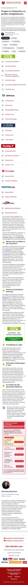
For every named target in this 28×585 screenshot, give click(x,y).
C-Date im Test (9, 135)
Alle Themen (5, 38)
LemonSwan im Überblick (12, 61)
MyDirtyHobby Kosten (11, 213)
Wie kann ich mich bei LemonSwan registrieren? (12, 75)
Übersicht (22, 51)
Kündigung (14, 44)
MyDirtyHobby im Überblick (12, 208)
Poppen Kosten (9, 192)
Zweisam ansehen (19, 461)
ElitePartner (5, 297)
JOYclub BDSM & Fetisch (12, 110)
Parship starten (20, 466)
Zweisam (8, 459)
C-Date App (8, 130)
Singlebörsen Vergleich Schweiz (14, 540)
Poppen (4, 305)
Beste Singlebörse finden (8, 7)
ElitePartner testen (19, 454)
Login (5, 44)
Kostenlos (6, 41)
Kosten (15, 38)
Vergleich (6, 51)
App (14, 51)
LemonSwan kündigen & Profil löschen (15, 84)
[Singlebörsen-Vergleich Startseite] (1, 7)
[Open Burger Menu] (25, 2)
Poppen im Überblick (11, 197)
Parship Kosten (9, 160)
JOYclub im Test (9, 114)
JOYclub (7, 254)
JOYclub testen (20, 448)
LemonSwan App (9, 89)
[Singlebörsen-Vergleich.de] (3, 3)
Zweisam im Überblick (11, 180)
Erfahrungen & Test (9, 48)
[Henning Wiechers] (14, 505)
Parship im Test (9, 164)
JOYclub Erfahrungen (11, 119)
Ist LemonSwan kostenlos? (12, 70)
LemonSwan (8, 249)
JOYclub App (8, 105)
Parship (22, 248)
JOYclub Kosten (9, 100)
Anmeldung (17, 41)
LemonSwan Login (10, 80)
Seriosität (20, 48)
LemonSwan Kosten (10, 66)
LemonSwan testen (19, 442)
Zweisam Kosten (9, 176)
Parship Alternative (10, 151)
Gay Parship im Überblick (12, 155)
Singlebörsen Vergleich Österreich (15, 538)
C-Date (21, 252)
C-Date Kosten (9, 139)
